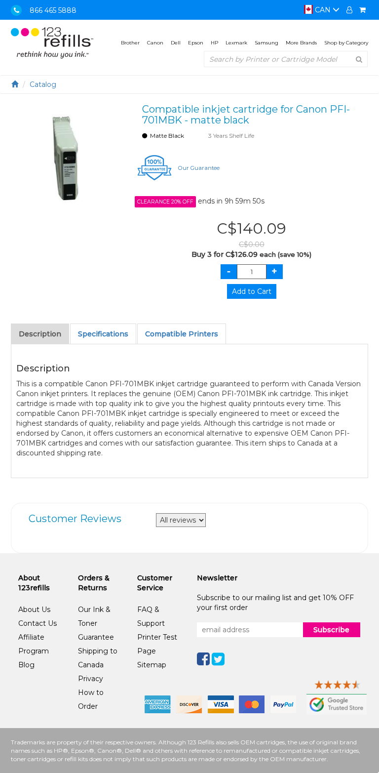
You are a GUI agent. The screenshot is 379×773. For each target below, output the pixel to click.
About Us (34, 609)
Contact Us (37, 623)
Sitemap (151, 664)
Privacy (90, 678)
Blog (26, 664)
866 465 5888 (53, 10)
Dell (176, 43)
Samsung (266, 43)
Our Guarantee (199, 167)
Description (40, 333)
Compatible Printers (181, 333)
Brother (130, 43)
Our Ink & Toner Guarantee (96, 623)
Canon (155, 43)
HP (214, 43)
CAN (323, 9)
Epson (195, 43)
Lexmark (236, 43)
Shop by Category (346, 43)
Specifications (103, 333)
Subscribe (331, 629)
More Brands (301, 43)
